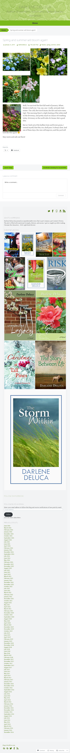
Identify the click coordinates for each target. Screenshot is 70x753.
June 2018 (7, 651)
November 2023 (9, 566)
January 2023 (8, 580)
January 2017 (8, 682)
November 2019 (9, 629)
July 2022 (7, 588)
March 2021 (7, 609)
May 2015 (7, 722)
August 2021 (8, 603)
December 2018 (9, 643)
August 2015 (8, 716)
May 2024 (7, 560)
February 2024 (8, 562)
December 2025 (9, 534)
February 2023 (8, 578)
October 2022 (8, 586)
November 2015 (9, 710)
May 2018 (7, 653)
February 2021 (8, 611)
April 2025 (7, 546)
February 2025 (8, 548)
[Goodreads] (7, 748)
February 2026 (8, 530)
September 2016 (9, 690)
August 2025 (8, 540)
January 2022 (8, 597)
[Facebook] (14, 748)
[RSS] (17, 748)
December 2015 (9, 708)
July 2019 (7, 633)
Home (3, 30)
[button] (12, 244)
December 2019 (9, 627)
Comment (61, 195)
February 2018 (8, 657)
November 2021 (9, 599)
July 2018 (7, 649)
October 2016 (8, 688)
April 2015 (7, 724)
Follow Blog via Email (14, 504)
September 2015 (9, 714)
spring (48, 45)
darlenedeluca (22, 45)
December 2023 (9, 564)
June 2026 (7, 526)
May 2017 (7, 674)
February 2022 (8, 595)
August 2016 (8, 692)
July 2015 (7, 718)
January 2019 (8, 641)
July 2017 (7, 669)
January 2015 (8, 730)
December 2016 (9, 684)
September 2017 (9, 665)
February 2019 (8, 639)
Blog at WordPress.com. (9, 745)
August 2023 (8, 568)
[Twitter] (10, 748)
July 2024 (7, 556)
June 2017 (7, 671)
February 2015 (8, 728)
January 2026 (8, 532)
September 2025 (9, 538)
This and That (34, 45)
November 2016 (9, 686)
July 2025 (7, 542)
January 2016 (8, 706)
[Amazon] (4, 748)
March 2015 (7, 726)
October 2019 (8, 631)
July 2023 (7, 570)
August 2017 (8, 667)
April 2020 (7, 623)
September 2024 (9, 554)
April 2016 (7, 700)
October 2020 (8, 615)
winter (58, 45)
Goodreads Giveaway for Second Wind (54, 167)
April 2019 (7, 637)
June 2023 (7, 572)
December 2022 (9, 582)
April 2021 (7, 607)
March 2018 (7, 655)
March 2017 (7, 678)
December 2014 (9, 732)
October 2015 (8, 712)
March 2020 (7, 625)
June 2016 (7, 696)
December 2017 (9, 659)
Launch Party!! (8, 167)
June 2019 (7, 635)
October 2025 (8, 536)
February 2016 (8, 704)
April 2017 (7, 676)
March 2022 (7, 593)
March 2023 (7, 576)
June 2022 (7, 591)
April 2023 (7, 574)
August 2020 (8, 619)
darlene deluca (35, 7)
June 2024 (7, 558)
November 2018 (9, 645)
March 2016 (7, 702)
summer (53, 45)
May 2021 (7, 605)
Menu (35, 23)
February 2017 (8, 680)
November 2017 (9, 661)
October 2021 (8, 601)
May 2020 (7, 621)
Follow (8, 514)
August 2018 (8, 647)
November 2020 (9, 613)
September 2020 (9, 617)
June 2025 (7, 544)
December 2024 (9, 552)
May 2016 (7, 698)
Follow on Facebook (14, 496)
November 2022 (9, 584)
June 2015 (7, 720)
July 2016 (7, 694)
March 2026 (7, 528)
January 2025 (8, 550)
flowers (44, 45)
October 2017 (8, 663)
